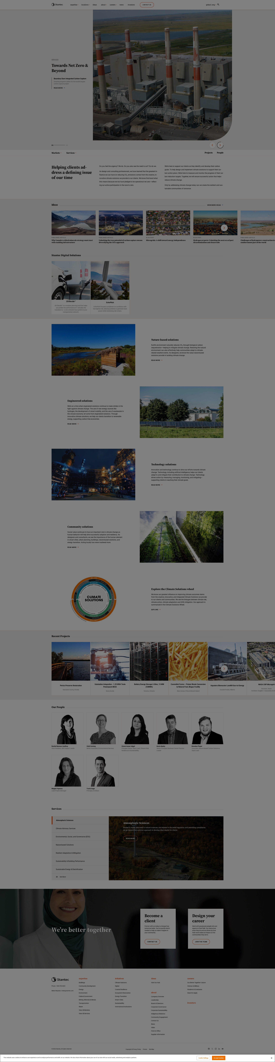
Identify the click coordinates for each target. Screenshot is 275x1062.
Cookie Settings (203, 1058)
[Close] (271, 1058)
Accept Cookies (219, 1058)
